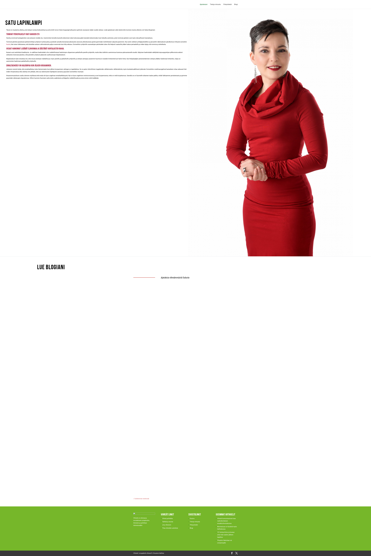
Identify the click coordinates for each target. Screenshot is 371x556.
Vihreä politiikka (167, 518)
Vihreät (135, 553)
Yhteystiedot (227, 4)
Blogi (236, 4)
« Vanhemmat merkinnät (141, 499)
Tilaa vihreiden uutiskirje (170, 528)
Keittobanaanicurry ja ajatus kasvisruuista (150, 453)
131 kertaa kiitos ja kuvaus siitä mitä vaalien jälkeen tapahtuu (156, 335)
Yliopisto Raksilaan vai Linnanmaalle (147, 358)
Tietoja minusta (215, 4)
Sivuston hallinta (158, 553)
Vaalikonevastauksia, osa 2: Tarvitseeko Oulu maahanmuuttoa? (156, 382)
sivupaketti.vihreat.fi (145, 553)
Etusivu (192, 518)
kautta (8, 44)
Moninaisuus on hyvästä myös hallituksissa (150, 311)
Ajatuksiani (203, 4)
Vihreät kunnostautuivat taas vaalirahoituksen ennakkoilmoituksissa (159, 287)
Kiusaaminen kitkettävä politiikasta (147, 430)
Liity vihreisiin (166, 525)
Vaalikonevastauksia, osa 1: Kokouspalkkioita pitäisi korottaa (156, 406)
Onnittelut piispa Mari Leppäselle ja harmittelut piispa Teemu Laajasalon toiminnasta (164, 477)
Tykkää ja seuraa (167, 522)
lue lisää (138, 299)
